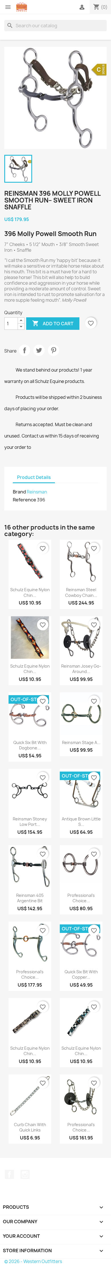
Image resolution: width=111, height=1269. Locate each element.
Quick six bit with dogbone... (30, 745)
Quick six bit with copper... (81, 974)
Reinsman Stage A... (81, 742)
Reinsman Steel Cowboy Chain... (81, 592)
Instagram (25, 1174)
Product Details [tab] (34, 477)
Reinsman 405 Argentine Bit (30, 898)
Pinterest (53, 350)
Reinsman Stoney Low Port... (30, 821)
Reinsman (37, 492)
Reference (24, 500)
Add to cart (52, 323)
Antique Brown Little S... (81, 821)
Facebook (9, 1174)
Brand (19, 492)
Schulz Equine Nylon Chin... (30, 592)
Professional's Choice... (81, 898)
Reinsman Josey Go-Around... (81, 668)
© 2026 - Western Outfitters (33, 1261)
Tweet (39, 350)
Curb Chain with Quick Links (30, 1127)
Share (24, 350)
